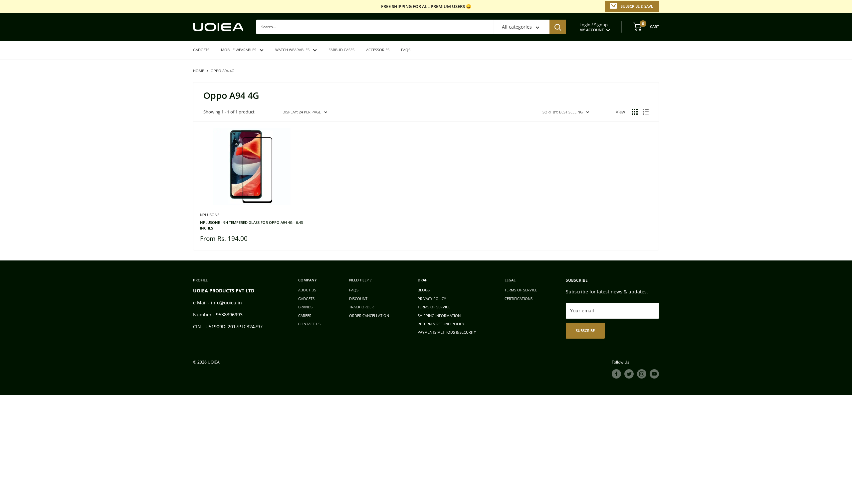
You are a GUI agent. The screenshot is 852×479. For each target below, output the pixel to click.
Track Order (361, 306)
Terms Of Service (521, 289)
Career (305, 315)
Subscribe (585, 330)
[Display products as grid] (635, 112)
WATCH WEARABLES (292, 49)
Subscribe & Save (637, 6)
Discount (358, 298)
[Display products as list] (646, 112)
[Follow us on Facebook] (616, 374)
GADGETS (201, 49)
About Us (307, 289)
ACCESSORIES (377, 49)
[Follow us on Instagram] (641, 374)
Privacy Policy (432, 298)
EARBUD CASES (341, 49)
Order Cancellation (369, 315)
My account (592, 29)
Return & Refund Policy (441, 323)
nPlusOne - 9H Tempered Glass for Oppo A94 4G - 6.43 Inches (251, 225)
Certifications (518, 298)
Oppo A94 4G (222, 70)
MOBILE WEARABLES (238, 49)
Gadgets (306, 298)
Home (198, 70)
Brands (305, 306)
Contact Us (309, 323)
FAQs (405, 49)
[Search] (557, 27)
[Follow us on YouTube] (654, 374)
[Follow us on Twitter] (629, 374)
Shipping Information (439, 315)
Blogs (424, 289)
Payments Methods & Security (447, 332)
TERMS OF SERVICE (434, 306)
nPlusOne (209, 214)
